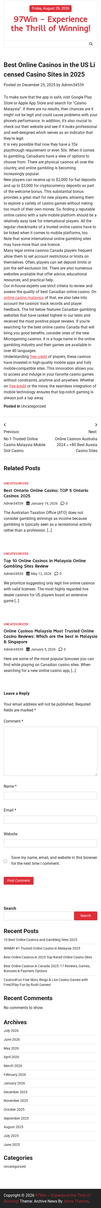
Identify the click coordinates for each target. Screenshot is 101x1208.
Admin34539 (73, 85)
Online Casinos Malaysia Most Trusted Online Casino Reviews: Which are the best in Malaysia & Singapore (50, 636)
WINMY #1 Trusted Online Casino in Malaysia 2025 (42, 948)
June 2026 (12, 1039)
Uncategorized (33, 406)
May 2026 (11, 1048)
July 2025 (11, 1136)
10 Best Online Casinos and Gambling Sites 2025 (40, 940)
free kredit (17, 386)
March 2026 (13, 1066)
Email (10, 810)
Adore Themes (75, 1201)
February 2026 (15, 1075)
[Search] (91, 44)
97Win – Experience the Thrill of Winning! (50, 23)
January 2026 (14, 1083)
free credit (38, 356)
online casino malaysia (24, 297)
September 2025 (16, 1118)
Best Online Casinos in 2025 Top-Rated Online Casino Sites (48, 957)
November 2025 (16, 1101)
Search (10, 908)
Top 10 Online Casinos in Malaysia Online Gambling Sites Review (45, 563)
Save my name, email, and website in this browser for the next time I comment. (54, 860)
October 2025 (14, 1109)
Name (10, 786)
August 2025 (13, 1127)
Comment (13, 721)
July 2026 (11, 1031)
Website (10, 834)
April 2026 (11, 1057)
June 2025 (12, 1145)
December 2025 (15, 1092)
